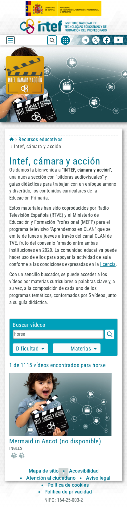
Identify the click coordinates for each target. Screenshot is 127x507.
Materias (81, 348)
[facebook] (106, 40)
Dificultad (27, 348)
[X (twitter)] (96, 40)
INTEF (11, 139)
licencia (108, 264)
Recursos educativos (40, 139)
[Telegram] (85, 40)
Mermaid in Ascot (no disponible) (55, 441)
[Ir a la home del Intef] (63, 26)
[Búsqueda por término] (58, 334)
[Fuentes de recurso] (65, 40)
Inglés (15, 448)
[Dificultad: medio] (17, 455)
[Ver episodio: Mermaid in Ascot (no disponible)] (60, 404)
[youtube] (118, 40)
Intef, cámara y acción (54, 161)
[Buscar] (109, 334)
